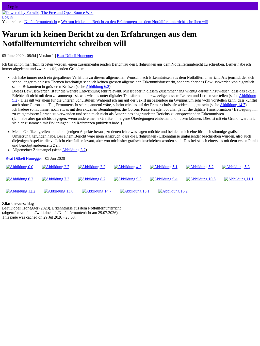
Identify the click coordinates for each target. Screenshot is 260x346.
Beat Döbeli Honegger (75, 55)
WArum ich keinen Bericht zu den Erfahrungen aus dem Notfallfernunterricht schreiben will (134, 22)
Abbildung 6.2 (97, 86)
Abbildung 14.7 (232, 105)
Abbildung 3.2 (74, 150)
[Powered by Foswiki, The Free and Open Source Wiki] (47, 12)
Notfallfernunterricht (40, 22)
